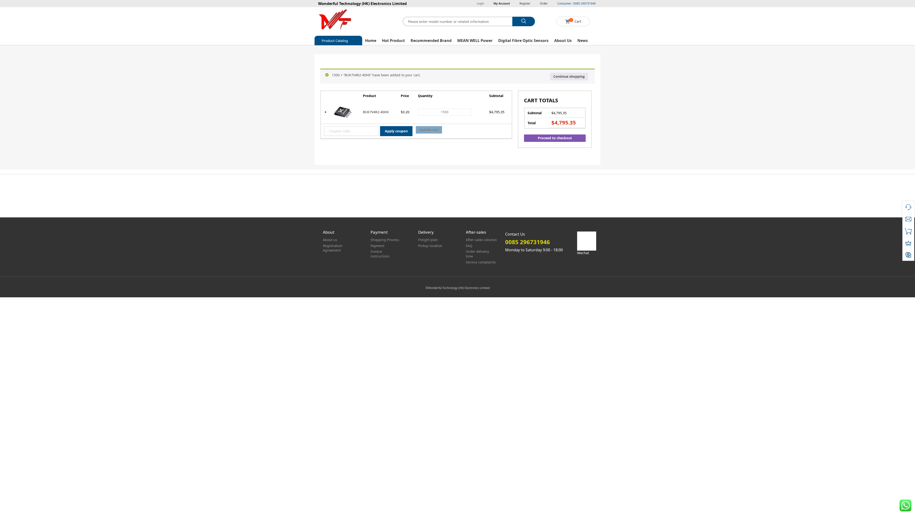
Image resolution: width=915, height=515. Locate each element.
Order (544, 3)
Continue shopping (569, 76)
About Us (563, 40)
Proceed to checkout (555, 138)
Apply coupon (396, 131)
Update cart (429, 129)
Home (370, 40)
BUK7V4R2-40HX (376, 112)
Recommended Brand (431, 40)
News (582, 40)
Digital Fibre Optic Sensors (523, 40)
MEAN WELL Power (475, 40)
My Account (501, 3)
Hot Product (393, 40)
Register (524, 3)
